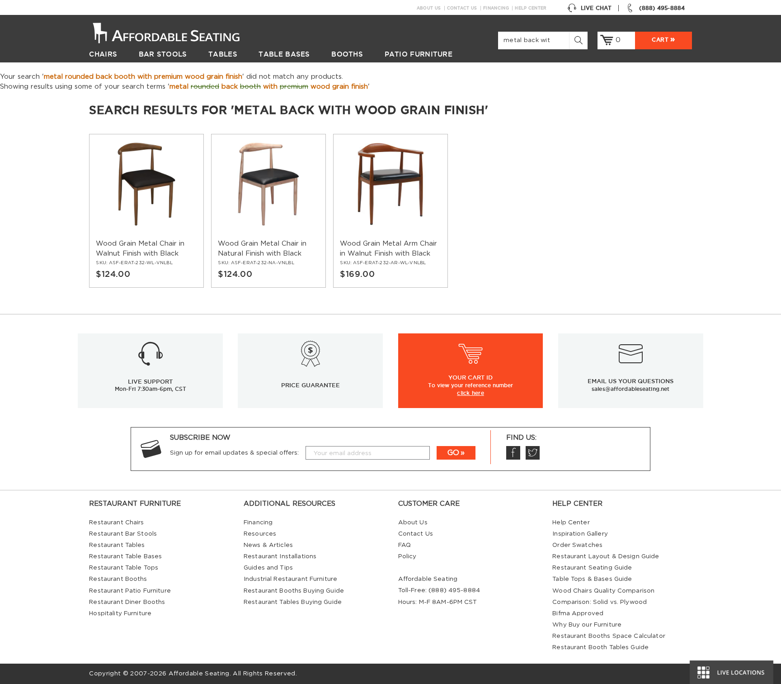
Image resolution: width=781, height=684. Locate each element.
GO (453, 452)
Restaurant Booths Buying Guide (294, 591)
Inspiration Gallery (580, 534)
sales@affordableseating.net (630, 389)
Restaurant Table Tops (123, 568)
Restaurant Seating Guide (592, 568)
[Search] (578, 40)
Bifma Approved (577, 613)
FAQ (404, 545)
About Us (429, 8)
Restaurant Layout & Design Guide (605, 556)
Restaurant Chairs (116, 522)
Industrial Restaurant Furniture (290, 579)
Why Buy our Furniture (586, 625)
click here (470, 393)
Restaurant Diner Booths (127, 602)
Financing (496, 8)
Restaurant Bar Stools (123, 534)
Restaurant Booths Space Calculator (608, 636)
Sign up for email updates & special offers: (234, 453)
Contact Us (462, 8)
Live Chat (596, 8)
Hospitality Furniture (120, 613)
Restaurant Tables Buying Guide (293, 602)
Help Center (530, 8)
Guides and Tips (268, 568)
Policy (407, 556)
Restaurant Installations (280, 556)
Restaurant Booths (118, 579)
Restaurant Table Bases (125, 556)
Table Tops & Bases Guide (592, 579)
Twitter (533, 453)
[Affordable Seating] (175, 32)
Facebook (513, 453)
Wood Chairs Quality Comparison (603, 591)
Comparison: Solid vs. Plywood (599, 602)
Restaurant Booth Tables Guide (600, 647)
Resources (260, 534)
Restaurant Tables (117, 545)
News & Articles (268, 545)
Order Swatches (577, 545)
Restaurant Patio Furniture (129, 591)
